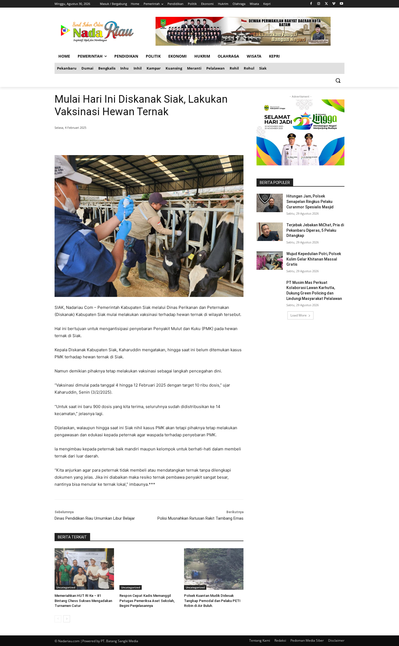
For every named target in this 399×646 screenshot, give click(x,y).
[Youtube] (341, 4)
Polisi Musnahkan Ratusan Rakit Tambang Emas (200, 518)
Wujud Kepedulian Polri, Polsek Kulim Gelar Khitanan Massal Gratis (313, 259)
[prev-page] (58, 618)
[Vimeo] (334, 4)
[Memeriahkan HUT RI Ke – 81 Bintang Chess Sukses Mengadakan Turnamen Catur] (84, 569)
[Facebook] (311, 4)
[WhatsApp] (132, 141)
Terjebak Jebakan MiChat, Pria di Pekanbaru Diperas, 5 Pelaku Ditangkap (315, 230)
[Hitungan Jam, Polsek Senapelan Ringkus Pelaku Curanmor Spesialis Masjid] (269, 203)
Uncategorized (65, 587)
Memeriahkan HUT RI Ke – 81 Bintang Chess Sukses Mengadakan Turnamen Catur (83, 600)
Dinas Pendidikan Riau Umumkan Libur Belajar (95, 518)
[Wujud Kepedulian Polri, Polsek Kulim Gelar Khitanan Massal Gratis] (269, 260)
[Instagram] (319, 4)
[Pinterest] (120, 141)
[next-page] (66, 618)
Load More (298, 315)
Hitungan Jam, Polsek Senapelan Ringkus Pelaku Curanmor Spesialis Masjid (310, 201)
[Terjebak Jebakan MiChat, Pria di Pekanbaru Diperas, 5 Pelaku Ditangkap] (269, 231)
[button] (337, 80)
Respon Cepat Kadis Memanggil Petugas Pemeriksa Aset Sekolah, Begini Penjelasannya (147, 600)
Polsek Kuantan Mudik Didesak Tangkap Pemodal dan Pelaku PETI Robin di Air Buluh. (212, 600)
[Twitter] (326, 4)
